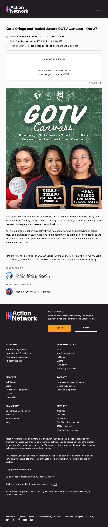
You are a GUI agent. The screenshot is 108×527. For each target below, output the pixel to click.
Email (59, 349)
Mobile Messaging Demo (17, 389)
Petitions (61, 357)
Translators (68, 517)
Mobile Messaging (65, 353)
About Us (10, 414)
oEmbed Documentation (68, 430)
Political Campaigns (14, 361)
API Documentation (65, 426)
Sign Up (59, 328)
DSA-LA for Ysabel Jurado (32, 292)
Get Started (11, 382)
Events (60, 361)
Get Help (61, 414)
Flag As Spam (96, 83)
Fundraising (62, 365)
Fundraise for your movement (70, 382)
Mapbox (27, 469)
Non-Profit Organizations (17, 349)
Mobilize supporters (66, 386)
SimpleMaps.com (46, 477)
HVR (55, 484)
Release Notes (12, 418)
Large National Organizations (19, 353)
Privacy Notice (12, 517)
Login (86, 328)
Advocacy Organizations (17, 357)
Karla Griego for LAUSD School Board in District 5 (32, 275)
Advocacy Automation (67, 368)
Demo (8, 386)
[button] (98, 10)
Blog (8, 422)
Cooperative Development (18, 411)
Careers (9, 393)
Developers (62, 418)
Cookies (57, 517)
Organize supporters (66, 389)
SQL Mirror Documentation (69, 422)
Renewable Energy (44, 517)
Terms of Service (27, 517)
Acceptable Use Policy (84, 517)
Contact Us (11, 397)
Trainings (61, 411)
